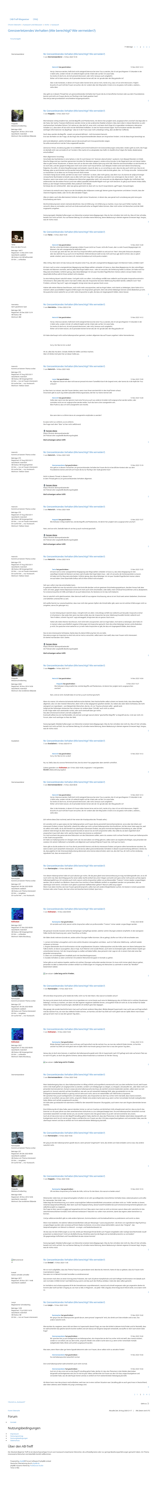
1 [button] (137, 47)
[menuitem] (19, 19)
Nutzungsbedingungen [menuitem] (19, 1438)
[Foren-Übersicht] (18, 8)
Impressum (14, 1434)
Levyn (54, 379)
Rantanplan (56, 922)
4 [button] (146, 47)
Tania (54, 569)
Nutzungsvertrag (16, 1436)
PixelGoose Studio (36, 1465)
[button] (134, 47)
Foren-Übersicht (14, 1410)
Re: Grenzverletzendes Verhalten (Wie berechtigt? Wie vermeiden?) (74, 54)
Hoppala (55, 520)
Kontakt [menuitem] (13, 1422)
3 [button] (143, 47)
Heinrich (55, 67)
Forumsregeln (15, 39)
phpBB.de (36, 1463)
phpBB (22, 1461)
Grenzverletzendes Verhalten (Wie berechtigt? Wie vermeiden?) (51, 30)
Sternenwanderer (58, 465)
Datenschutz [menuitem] (15, 1440)
